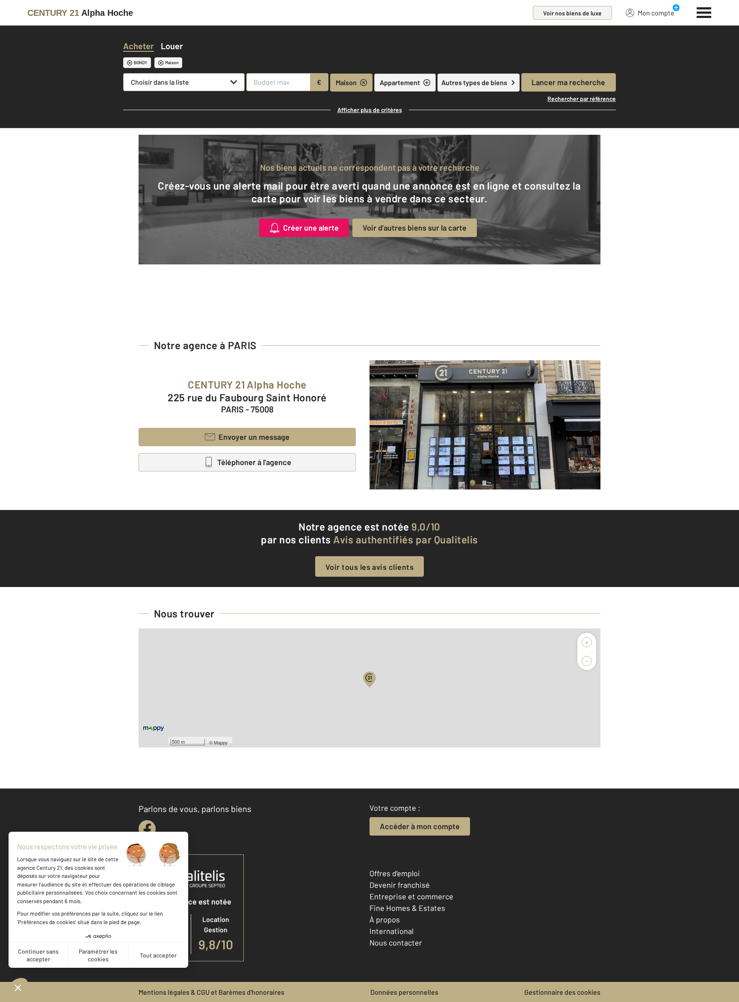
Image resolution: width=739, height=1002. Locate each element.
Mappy (221, 742)
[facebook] (147, 828)
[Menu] (704, 11)
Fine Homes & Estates (407, 908)
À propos (385, 919)
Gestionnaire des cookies (562, 992)
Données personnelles (404, 992)
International (392, 931)
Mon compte (656, 13)
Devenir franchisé (400, 884)
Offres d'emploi (395, 873)
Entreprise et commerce (411, 896)
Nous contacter (396, 942)
